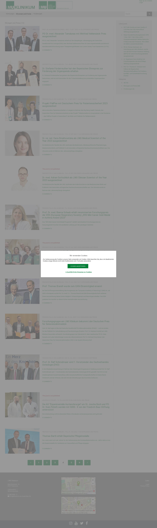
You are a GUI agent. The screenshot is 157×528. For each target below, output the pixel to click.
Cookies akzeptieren (77, 266)
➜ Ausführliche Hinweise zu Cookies (78, 272)
